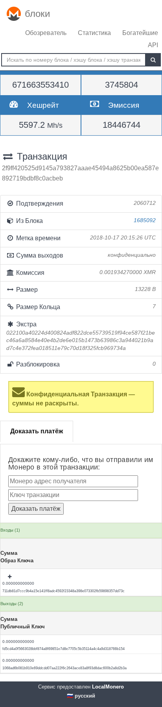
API (153, 45)
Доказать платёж (36, 431)
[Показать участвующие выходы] (10, 577)
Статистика (94, 32)
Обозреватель (45, 32)
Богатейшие (140, 32)
